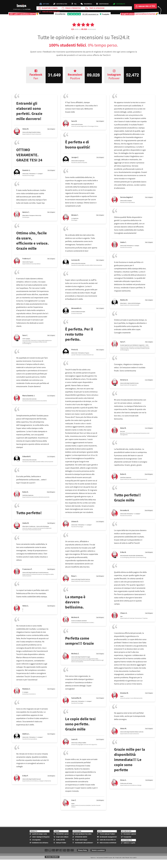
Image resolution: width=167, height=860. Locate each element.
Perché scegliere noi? (51, 12)
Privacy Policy (82, 850)
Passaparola (88, 4)
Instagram (114, 76)
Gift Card (46, 4)
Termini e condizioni (98, 850)
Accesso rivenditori (52, 857)
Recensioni (75, 76)
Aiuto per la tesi (61, 4)
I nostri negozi (104, 4)
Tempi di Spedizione (96, 8)
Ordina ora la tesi (146, 6)
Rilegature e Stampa (49, 8)
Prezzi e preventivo (73, 8)
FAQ (75, 4)
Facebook (35, 76)
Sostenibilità (120, 4)
